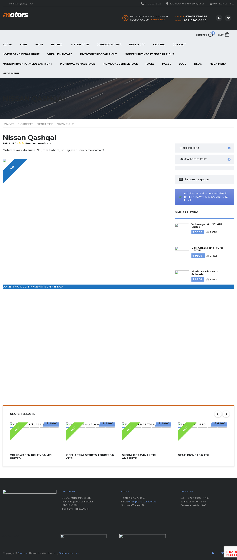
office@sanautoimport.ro (142, 501)
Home (24, 44)
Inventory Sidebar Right (98, 54)
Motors (22, 552)
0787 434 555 (138, 497)
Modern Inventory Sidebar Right (149, 54)
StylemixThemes (69, 552)
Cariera (159, 44)
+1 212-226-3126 (153, 3)
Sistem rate (80, 44)
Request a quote (197, 179)
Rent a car (137, 44)
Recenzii (57, 44)
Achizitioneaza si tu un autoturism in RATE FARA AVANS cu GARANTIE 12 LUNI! (206, 196)
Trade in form (189, 147)
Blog (182, 63)
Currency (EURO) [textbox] (18, 3)
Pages (150, 63)
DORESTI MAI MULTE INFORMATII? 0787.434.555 (33, 286)
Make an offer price (193, 159)
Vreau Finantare (59, 54)
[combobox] (20, 3)
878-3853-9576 (196, 16)
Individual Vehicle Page (77, 63)
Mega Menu (218, 63)
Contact (179, 44)
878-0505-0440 (195, 20)
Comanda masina (109, 44)
